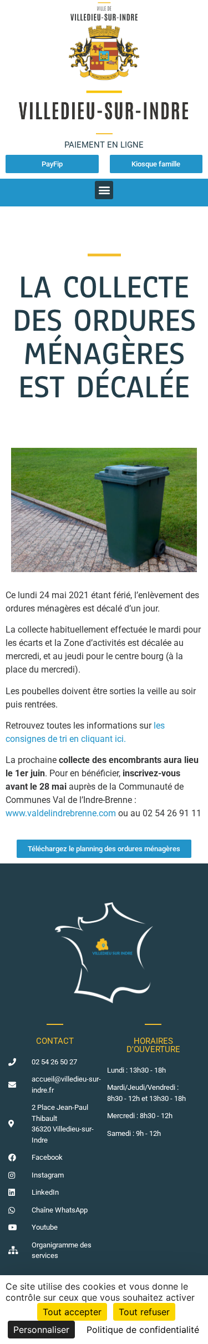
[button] (104, 190)
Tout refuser (144, 1311)
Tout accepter (72, 1311)
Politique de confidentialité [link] (143, 1329)
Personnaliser (41, 1329)
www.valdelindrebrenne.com (61, 813)
